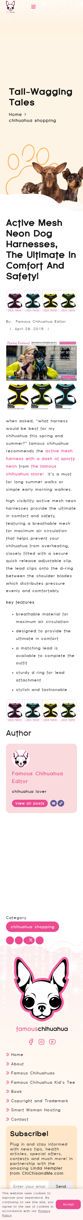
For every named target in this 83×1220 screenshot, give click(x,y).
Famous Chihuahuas (33, 1073)
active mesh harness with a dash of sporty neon (40, 459)
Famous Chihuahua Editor (41, 321)
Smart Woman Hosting (35, 1110)
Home (17, 1054)
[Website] (61, 803)
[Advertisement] (41, 864)
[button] (48, 6)
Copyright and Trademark (39, 1101)
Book (16, 1091)
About (17, 1064)
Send (61, 1186)
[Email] (53, 803)
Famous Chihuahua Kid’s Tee (43, 1082)
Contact (20, 1119)
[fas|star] (31, 1042)
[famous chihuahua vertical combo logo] (10, 7)
